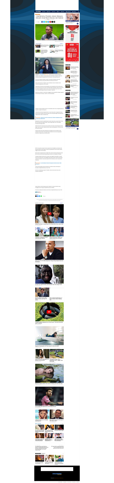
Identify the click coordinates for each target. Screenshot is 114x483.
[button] (78, 12)
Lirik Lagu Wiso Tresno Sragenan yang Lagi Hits (74, 110)
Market (63, 11)
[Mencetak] (54, 22)
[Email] (52, 22)
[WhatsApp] (46, 22)
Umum (44, 11)
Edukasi (74, 11)
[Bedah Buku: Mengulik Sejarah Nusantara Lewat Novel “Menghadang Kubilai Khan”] (68, 81)
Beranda (36, 13)
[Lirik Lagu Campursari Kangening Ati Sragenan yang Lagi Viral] (68, 115)
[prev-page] (62, 453)
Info (58, 11)
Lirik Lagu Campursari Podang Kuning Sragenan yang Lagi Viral (74, 107)
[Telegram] (48, 22)
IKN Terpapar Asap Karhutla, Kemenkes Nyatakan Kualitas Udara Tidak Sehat (39, 463)
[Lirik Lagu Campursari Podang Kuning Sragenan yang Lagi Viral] (68, 107)
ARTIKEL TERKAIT (38, 453)
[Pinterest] (50, 22)
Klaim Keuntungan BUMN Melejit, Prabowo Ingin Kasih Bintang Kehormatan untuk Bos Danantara (59, 463)
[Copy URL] (56, 22)
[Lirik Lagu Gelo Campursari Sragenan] (68, 98)
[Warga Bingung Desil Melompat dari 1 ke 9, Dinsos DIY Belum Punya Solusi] (68, 86)
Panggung (68, 11)
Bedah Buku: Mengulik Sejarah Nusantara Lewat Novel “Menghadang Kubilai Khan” (74, 81)
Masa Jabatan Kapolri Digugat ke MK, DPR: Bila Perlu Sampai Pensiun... (74, 72)
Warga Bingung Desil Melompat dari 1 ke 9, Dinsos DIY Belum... (75, 86)
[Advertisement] (49, 101)
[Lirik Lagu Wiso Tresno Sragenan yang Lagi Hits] (68, 111)
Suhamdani (48, 19)
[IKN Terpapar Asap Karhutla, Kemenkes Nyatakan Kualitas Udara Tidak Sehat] (39, 458)
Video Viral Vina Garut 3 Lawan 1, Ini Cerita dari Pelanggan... (74, 102)
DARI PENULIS (43, 453)
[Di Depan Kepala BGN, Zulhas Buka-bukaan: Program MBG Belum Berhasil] (49, 458)
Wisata (54, 11)
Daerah (49, 11)
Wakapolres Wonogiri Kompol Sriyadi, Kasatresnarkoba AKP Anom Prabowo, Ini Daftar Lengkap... (75, 93)
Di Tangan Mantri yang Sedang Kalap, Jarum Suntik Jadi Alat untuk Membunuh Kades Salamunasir (57, 447)
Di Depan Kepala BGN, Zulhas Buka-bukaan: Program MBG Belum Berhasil (49, 463)
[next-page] (63, 453)
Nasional (41, 13)
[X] (44, 22)
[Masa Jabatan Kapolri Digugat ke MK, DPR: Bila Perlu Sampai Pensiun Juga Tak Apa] (68, 72)
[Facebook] (42, 22)
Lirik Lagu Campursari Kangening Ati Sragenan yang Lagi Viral (75, 115)
